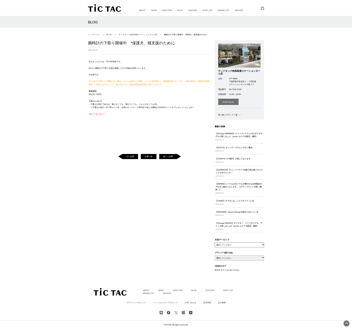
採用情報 (207, 302)
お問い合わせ (190, 302)
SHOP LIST (208, 10)
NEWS (154, 10)
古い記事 (130, 156)
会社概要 (222, 302)
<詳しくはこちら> (96, 114)
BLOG (180, 10)
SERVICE (239, 10)
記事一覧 (148, 156)
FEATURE (192, 10)
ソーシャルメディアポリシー (165, 302)
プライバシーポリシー (136, 302)
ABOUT (142, 10)
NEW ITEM (167, 10)
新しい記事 (168, 156)
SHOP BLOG (228, 102)
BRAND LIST (223, 10)
